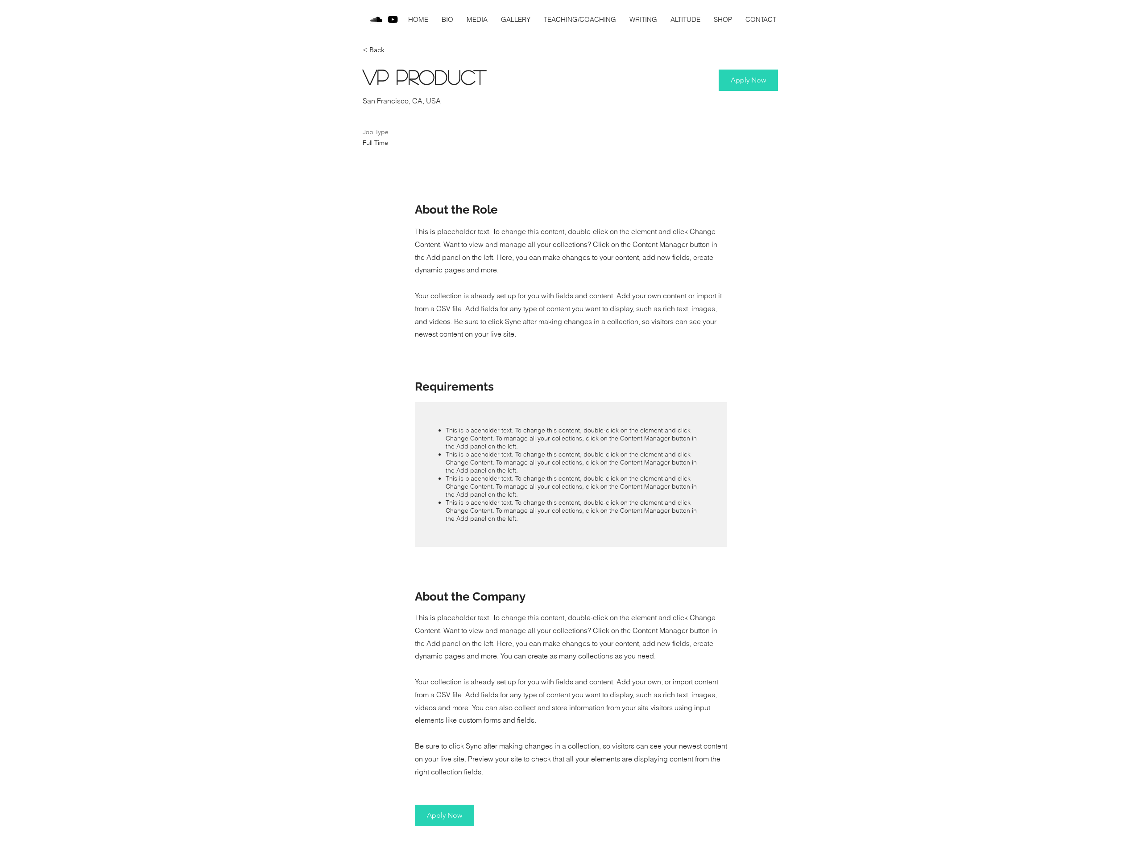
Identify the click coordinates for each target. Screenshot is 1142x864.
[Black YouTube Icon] (393, 19)
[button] (748, 80)
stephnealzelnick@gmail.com (473, 852)
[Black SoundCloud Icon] (376, 19)
